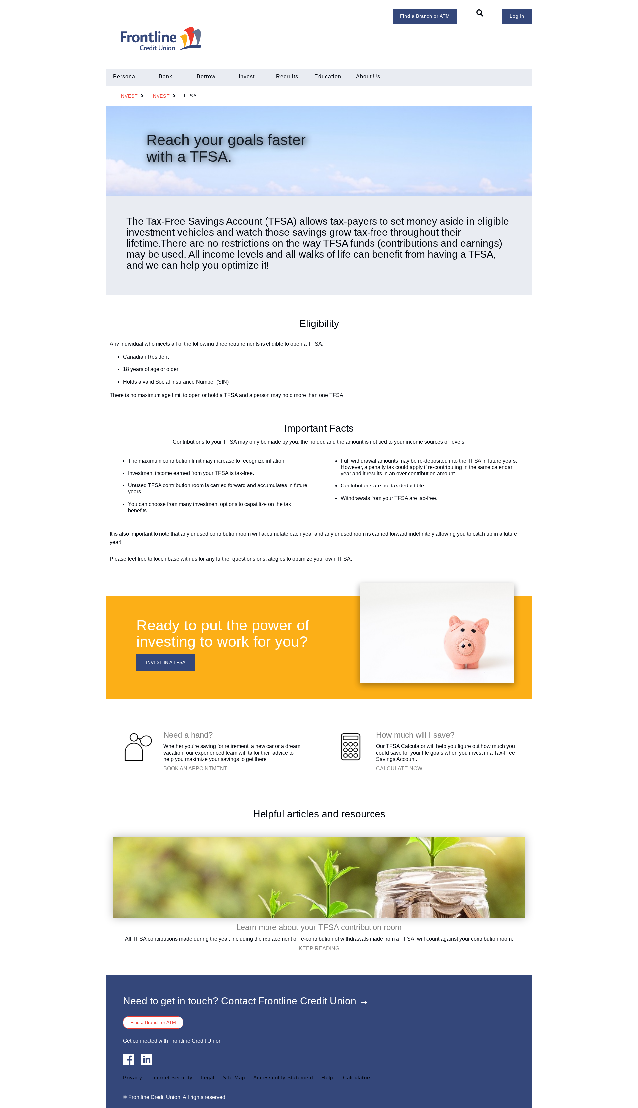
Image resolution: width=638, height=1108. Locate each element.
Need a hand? (188, 734)
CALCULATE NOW (399, 768)
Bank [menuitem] (165, 76)
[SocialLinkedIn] (146, 1059)
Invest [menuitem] (247, 76)
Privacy (133, 1077)
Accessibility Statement (283, 1077)
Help (327, 1077)
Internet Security (171, 1077)
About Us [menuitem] (368, 76)
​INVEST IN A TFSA (165, 662)
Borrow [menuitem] (206, 76)
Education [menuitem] (327, 76)
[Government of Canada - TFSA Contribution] (319, 877)
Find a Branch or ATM (425, 16)
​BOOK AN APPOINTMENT (195, 768)
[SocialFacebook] (128, 1059)
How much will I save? (415, 734)
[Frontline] (198, 39)
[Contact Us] (137, 746)
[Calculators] (350, 746)
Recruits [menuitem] (287, 76)
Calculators (357, 1077)
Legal (207, 1077)
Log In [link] (517, 16)
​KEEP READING (319, 948)
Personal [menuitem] (125, 76)
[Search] (480, 13)
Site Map (234, 1077)
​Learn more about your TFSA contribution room (319, 927)
